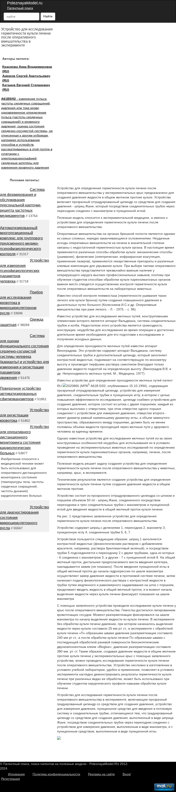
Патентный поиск (20, 8)
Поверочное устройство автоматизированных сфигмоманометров (20, 393)
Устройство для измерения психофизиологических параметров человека (24, 270)
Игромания (16, 774)
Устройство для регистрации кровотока (24, 415)
